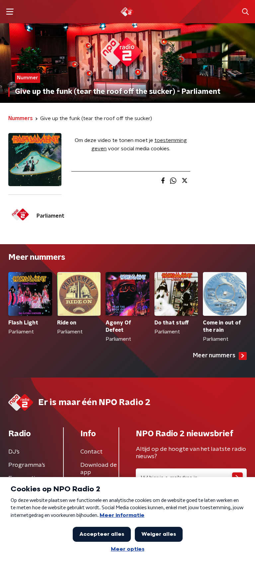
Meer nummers (214, 356)
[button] (9, 12)
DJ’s (14, 452)
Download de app (98, 468)
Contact (91, 452)
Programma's (26, 465)
